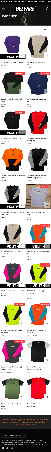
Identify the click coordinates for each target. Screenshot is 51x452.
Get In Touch (19, 442)
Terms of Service (9, 444)
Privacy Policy (38, 444)
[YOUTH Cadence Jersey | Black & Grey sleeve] (13, 196)
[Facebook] (3, 448)
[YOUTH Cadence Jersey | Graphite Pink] (13, 275)
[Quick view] (47, 55)
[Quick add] (22, 55)
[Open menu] (5, 9)
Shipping (28, 440)
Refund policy (24, 444)
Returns (19, 440)
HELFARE (7, 440)
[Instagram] (12, 448)
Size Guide (37, 440)
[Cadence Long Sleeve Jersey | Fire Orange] (13, 159)
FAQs (28, 442)
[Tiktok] (7, 448)
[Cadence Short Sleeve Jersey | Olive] (13, 388)
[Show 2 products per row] (49, 29)
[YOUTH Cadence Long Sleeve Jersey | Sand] (13, 236)
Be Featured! (7, 442)
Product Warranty (39, 442)
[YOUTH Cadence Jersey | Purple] (13, 46)
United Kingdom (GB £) (13, 435)
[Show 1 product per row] (45, 29)
